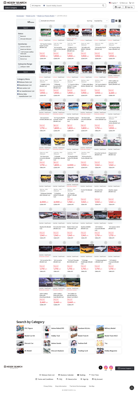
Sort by (89, 21)
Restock (23, 36)
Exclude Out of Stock (48, 21)
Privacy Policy (48, 386)
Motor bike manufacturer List (25, 95)
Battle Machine (25, 56)
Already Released (25, 39)
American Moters (25, 49)
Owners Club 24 (25, 46)
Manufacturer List (25, 85)
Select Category (11, 7)
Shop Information (61, 386)
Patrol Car (23, 59)
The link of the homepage (78, 386)
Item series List (24, 88)
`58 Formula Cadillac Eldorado (27, 52)
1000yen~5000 (25, 66)
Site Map (91, 386)
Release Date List (25, 82)
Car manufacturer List (26, 91)
